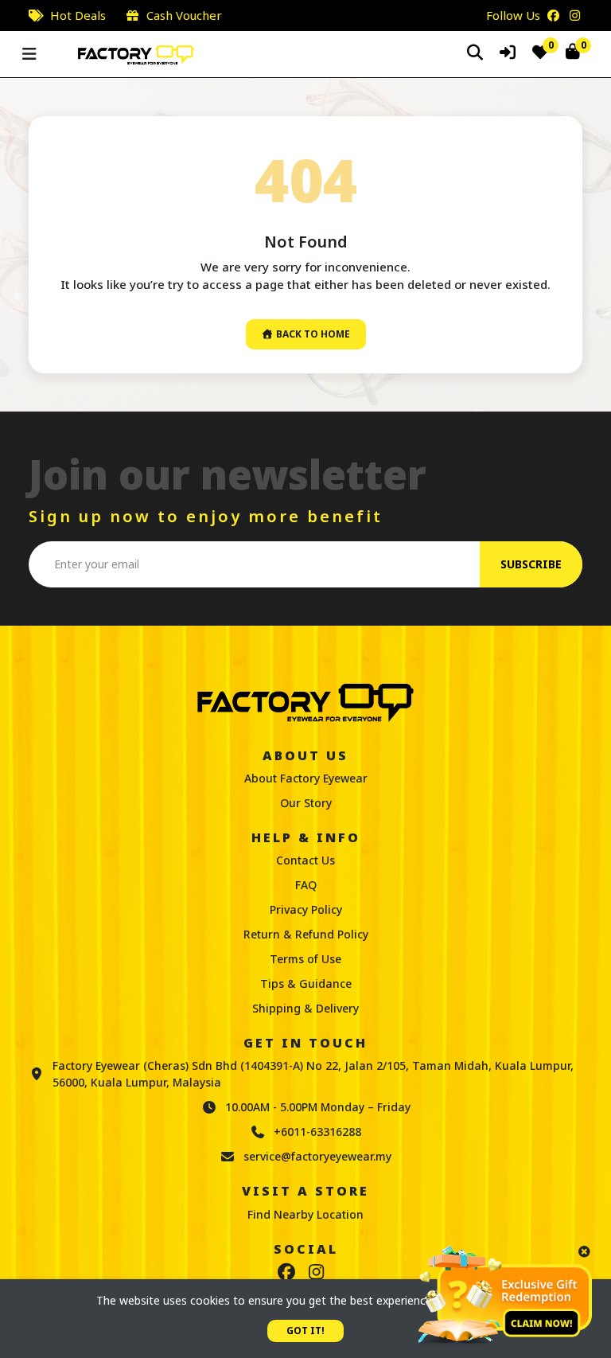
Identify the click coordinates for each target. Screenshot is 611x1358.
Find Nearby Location (305, 1214)
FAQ (306, 884)
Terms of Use (305, 958)
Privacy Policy (306, 909)
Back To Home (312, 334)
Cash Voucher (184, 15)
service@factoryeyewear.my (317, 1156)
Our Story (306, 802)
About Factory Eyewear (306, 778)
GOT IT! (305, 1330)
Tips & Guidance (306, 983)
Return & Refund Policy (305, 934)
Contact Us (305, 860)
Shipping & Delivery (305, 1008)
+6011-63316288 (317, 1131)
